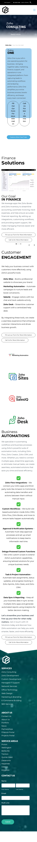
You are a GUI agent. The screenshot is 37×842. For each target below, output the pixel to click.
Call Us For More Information (24, 112)
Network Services (9, 686)
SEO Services (7, 704)
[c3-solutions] (6, 657)
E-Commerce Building (11, 700)
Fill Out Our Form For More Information (13, 113)
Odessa (4, 767)
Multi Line (5, 803)
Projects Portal (8, 736)
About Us (5, 719)
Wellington (6, 748)
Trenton (4, 754)
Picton (4, 744)
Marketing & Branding (11, 697)
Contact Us (6, 716)
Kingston (5, 770)
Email (3, 793)
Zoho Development (10, 676)
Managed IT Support (10, 683)
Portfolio (5, 723)
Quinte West (7, 757)
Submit (7, 822)
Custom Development (11, 679)
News (4, 726)
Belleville (5, 751)
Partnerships (7, 729)
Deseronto (6, 760)
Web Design (6, 693)
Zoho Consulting (8, 672)
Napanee (5, 764)
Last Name (19, 789)
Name (3, 781)
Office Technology (9, 690)
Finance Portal (7, 732)
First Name (5, 789)
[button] (29, 245)
